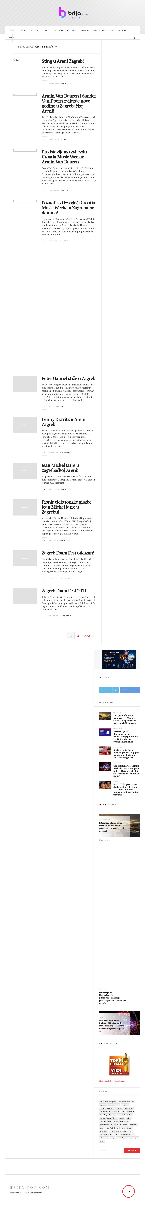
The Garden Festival (106, 1135)
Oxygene (103, 1121)
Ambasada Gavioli (110, 1102)
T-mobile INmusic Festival (124, 1131)
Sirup (101, 1128)
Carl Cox (119, 1108)
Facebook (125, 690)
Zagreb (135, 1138)
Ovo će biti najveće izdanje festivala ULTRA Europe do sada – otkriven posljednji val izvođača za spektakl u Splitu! (126, 771)
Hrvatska (66, 83)
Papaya (115, 1121)
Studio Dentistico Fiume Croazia (112, 1081)
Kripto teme (107, 30)
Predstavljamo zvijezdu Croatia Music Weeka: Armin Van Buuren (64, 157)
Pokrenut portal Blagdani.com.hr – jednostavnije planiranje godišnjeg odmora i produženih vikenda (125, 736)
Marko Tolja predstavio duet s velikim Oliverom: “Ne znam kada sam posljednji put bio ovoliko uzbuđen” (125, 789)
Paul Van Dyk (124, 1121)
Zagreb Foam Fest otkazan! (68, 553)
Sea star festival (122, 1125)
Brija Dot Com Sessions (107, 1108)
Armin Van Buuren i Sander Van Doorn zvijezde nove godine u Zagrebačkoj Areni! (69, 103)
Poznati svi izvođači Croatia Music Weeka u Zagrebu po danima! (68, 208)
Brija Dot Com (30, 1187)
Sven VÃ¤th (103, 1131)
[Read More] (100, 834)
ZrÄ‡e (102, 1141)
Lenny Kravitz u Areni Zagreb (63, 421)
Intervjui (34, 30)
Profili (47, 30)
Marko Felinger (112, 1118)
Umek (129, 1138)
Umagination (121, 1138)
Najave (23, 30)
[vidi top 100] (119, 1065)
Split (118, 1128)
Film (95, 30)
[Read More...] (44, 83)
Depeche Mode (105, 1111)
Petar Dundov (104, 1125)
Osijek (128, 1118)
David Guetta (128, 1108)
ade (101, 1102)
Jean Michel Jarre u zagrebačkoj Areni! (60, 467)
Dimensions (115, 1111)
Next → (89, 635)
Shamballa (133, 1125)
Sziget (112, 1131)
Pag (109, 1121)
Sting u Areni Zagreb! (63, 61)
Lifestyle (122, 30)
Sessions (59, 30)
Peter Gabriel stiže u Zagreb (68, 378)
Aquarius (103, 1105)
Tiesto (116, 1135)
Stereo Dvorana (127, 1128)
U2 (133, 1135)
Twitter (104, 690)
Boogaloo (125, 1105)
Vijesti (12, 30)
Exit (123, 1111)
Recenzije (71, 30)
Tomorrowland (125, 1135)
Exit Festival (130, 1111)
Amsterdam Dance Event (126, 1102)
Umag (112, 1138)
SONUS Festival (110, 1128)
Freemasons (116, 1115)
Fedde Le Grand (105, 1115)
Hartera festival (127, 1115)
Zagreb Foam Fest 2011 (64, 591)
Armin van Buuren (113, 1105)
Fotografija (118, 712)
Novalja (122, 1118)
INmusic (102, 1118)
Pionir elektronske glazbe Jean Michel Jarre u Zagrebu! (66, 507)
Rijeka (113, 1125)
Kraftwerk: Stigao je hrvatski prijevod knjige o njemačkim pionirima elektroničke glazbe (126, 754)
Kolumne (85, 30)
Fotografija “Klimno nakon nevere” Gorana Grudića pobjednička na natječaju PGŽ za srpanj (125, 719)
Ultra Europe (104, 1138)
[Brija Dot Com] (72, 12)
